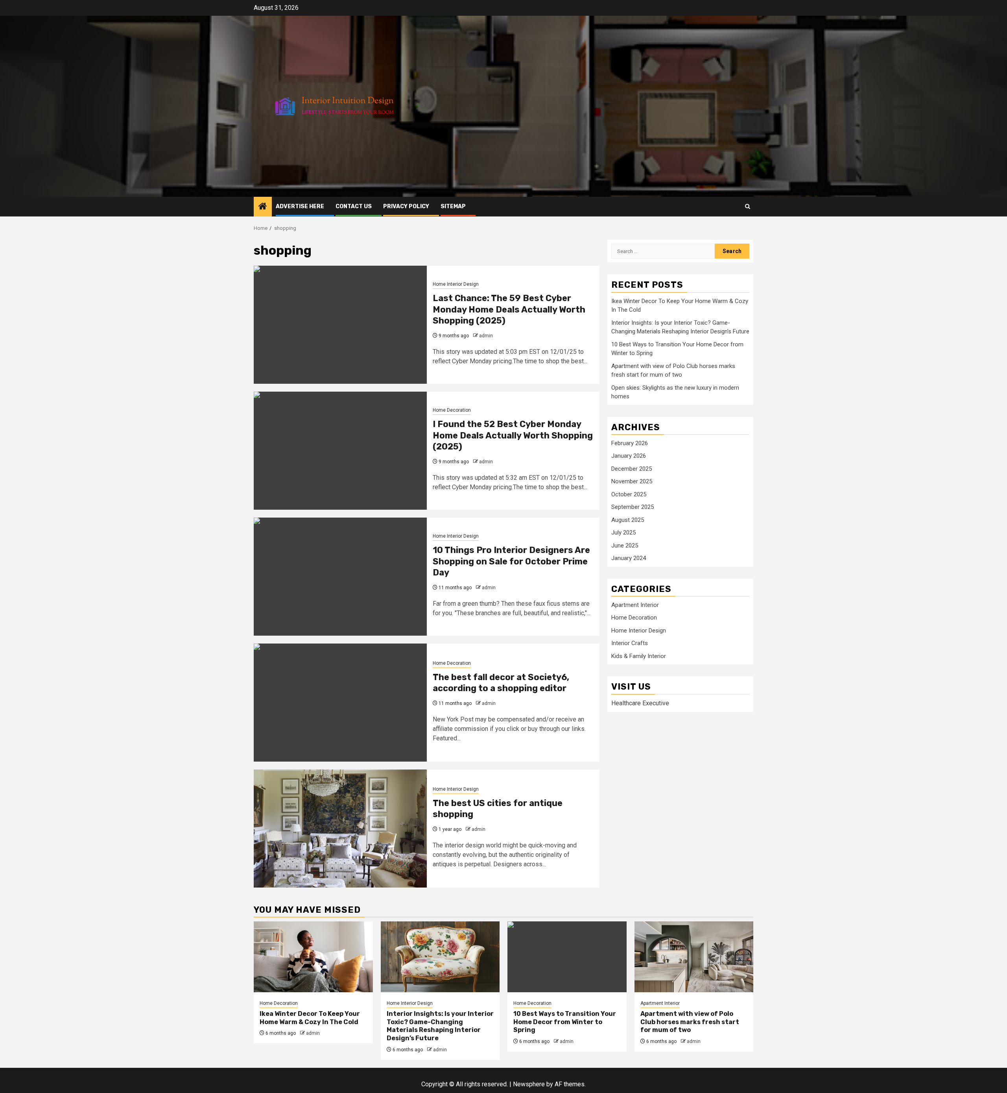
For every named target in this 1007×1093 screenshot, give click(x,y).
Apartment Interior (635, 604)
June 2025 (624, 545)
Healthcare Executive (640, 703)
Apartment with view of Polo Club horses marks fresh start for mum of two (689, 1022)
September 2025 (632, 506)
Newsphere (529, 1084)
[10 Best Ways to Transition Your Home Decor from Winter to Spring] (567, 956)
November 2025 (631, 481)
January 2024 (628, 558)
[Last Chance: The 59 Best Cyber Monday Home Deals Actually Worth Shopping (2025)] (340, 325)
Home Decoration (452, 410)
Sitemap (453, 206)
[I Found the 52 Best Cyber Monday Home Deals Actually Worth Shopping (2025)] (340, 451)
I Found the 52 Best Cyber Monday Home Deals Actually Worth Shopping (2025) (513, 435)
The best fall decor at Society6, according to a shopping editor (501, 683)
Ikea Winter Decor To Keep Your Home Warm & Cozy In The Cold (310, 1018)
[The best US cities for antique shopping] (340, 828)
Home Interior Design (456, 284)
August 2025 (627, 519)
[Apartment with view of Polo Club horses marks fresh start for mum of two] (694, 956)
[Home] (262, 207)
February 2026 (629, 443)
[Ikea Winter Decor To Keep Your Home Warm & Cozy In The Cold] (313, 956)
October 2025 (628, 494)
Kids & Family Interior (638, 656)
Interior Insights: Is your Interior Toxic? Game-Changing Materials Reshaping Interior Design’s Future (440, 1026)
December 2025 (631, 468)
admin (486, 335)
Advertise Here (300, 206)
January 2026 (628, 455)
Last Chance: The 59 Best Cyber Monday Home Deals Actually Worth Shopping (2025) (509, 309)
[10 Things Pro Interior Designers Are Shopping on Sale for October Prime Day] (340, 577)
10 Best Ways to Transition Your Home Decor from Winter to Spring (564, 1022)
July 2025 (623, 532)
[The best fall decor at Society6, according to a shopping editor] (340, 703)
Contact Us (354, 206)
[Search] (747, 206)
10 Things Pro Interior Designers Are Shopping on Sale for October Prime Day (511, 561)
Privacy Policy (406, 206)
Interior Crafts (629, 643)
